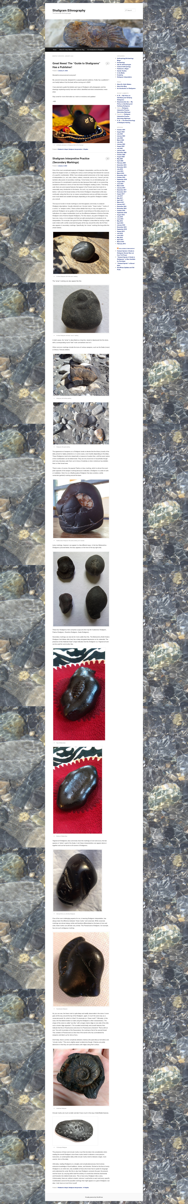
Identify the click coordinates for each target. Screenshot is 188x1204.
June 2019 (120, 171)
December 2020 (121, 152)
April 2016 (120, 223)
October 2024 (121, 130)
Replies (85, 149)
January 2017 (121, 204)
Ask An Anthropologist (124, 64)
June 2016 (120, 219)
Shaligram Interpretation (75, 149)
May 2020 (120, 159)
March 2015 (120, 241)
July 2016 (120, 217)
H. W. (118, 95)
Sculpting (120, 75)
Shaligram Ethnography (68, 10)
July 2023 (120, 138)
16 (107, 159)
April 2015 (120, 239)
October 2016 (121, 210)
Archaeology (121, 62)
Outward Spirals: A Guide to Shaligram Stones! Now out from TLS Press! (125, 253)
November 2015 (121, 227)
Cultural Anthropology (124, 66)
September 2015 (122, 229)
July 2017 (120, 196)
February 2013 (121, 244)
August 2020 (121, 157)
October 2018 (121, 177)
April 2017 (120, 200)
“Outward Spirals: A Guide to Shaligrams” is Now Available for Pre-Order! (126, 259)
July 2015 (120, 233)
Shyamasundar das (123, 102)
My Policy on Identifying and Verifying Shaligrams (124, 98)
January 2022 (121, 144)
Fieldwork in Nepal (63, 149)
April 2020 (120, 161)
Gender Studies (122, 71)
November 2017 (121, 192)
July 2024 (120, 134)
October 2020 (121, 154)
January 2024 (121, 136)
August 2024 (121, 132)
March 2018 (120, 186)
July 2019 (120, 169)
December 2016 (121, 206)
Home (54, 50)
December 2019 (121, 165)
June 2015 (120, 235)
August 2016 (121, 215)
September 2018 (122, 179)
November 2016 (121, 208)
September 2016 (122, 212)
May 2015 (120, 237)
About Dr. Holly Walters (66, 50)
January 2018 (121, 188)
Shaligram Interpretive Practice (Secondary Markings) (123, 110)
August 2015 (121, 231)
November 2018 (121, 175)
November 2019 (121, 167)
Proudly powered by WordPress (94, 1197)
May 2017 (120, 198)
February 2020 (121, 163)
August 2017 (121, 194)
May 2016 (120, 221)
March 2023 (120, 140)
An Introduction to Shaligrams (95, 50)
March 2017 (120, 202)
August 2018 (121, 181)
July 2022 (120, 142)
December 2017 (121, 190)
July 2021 (120, 148)
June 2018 (120, 184)
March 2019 (120, 173)
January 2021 (121, 150)
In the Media (121, 73)
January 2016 (121, 225)
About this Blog (80, 50)
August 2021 (121, 146)
